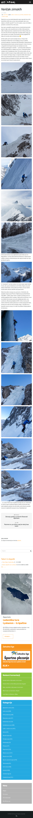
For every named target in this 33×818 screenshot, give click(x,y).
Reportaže (5, 749)
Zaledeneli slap (27, 14)
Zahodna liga (8, 646)
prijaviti (19, 540)
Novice (4, 732)
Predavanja (5, 742)
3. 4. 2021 (3, 13)
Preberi (8, 636)
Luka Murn (5, 14)
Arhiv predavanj (6, 714)
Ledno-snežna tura (15, 14)
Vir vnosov (5, 794)
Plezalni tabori (6, 735)
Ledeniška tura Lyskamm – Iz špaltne (15, 621)
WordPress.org (6, 801)
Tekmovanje (6, 763)
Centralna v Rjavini (14, 691)
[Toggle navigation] (30, 2)
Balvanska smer (7, 718)
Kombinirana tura (7, 725)
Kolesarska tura (7, 721)
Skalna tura (5, 753)
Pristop (4, 746)
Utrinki (21, 14)
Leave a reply (5, 16)
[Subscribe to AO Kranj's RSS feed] (16, 816)
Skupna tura (6, 756)
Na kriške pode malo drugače (19, 684)
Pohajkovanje (6, 739)
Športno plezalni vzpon (8, 760)
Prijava (4, 790)
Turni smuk (5, 767)
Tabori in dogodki (8, 559)
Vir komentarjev (6, 797)
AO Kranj (8, 2)
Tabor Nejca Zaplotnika (8, 562)
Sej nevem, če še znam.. (16, 680)
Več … (3, 567)
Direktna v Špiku (14, 694)
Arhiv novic (5, 711)
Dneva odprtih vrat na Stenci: (9, 564)
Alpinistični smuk (7, 707)
